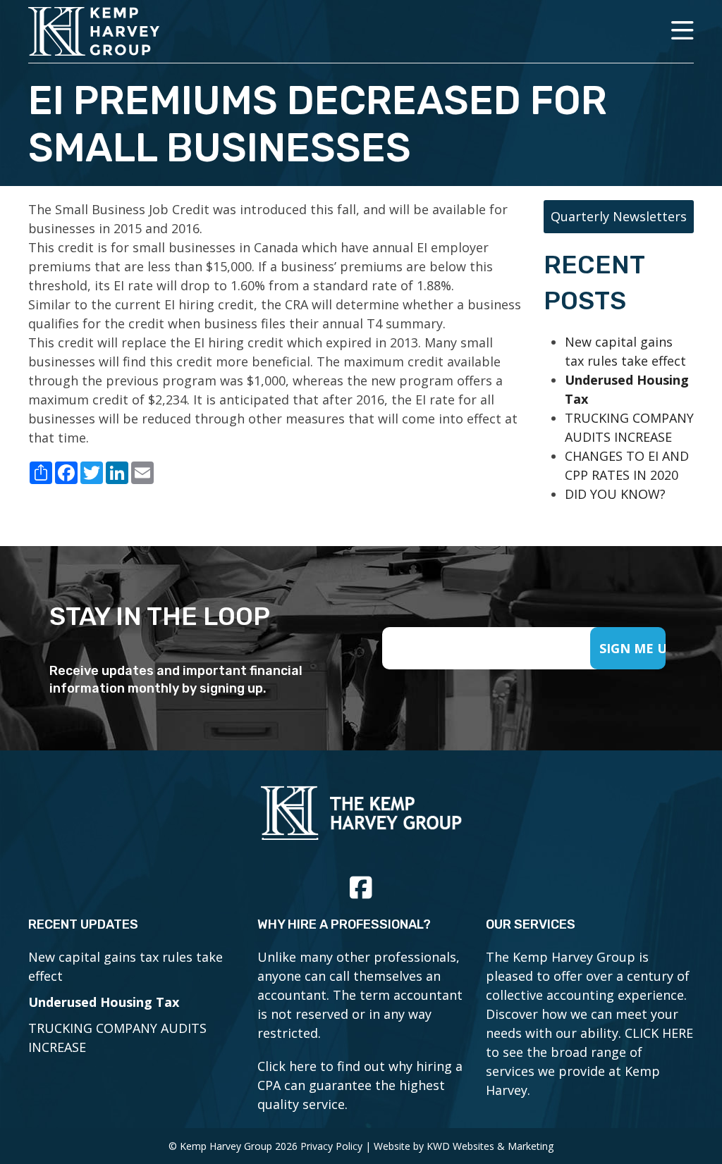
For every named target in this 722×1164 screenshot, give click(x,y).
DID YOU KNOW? (615, 493)
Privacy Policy (331, 1146)
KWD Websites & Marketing (490, 1146)
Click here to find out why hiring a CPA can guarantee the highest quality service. (360, 1085)
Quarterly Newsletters (619, 216)
